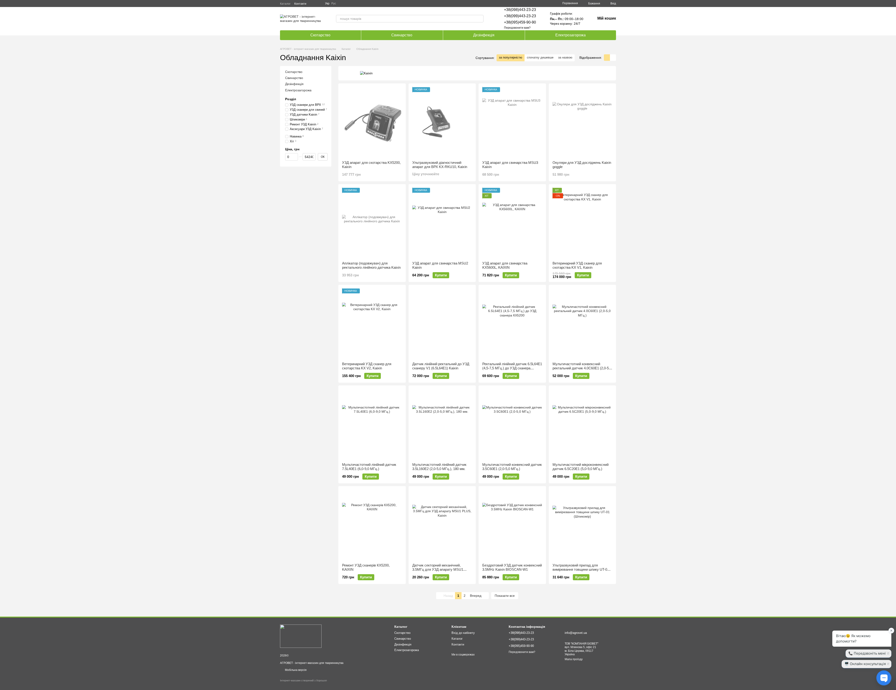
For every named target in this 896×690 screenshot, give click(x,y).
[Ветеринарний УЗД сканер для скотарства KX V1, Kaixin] (582, 223)
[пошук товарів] (479, 18)
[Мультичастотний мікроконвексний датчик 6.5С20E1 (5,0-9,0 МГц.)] (582, 424)
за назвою (565, 57)
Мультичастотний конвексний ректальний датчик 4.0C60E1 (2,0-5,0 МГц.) (582, 368)
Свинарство (401, 35)
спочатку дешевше (540, 57)
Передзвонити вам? (517, 27)
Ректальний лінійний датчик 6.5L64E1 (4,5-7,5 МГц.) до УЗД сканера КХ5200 (512, 368)
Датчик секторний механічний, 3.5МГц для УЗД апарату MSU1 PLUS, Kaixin (437, 569)
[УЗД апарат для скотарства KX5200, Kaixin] (372, 122)
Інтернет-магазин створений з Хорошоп (303, 680)
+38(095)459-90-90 (520, 22)
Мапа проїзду (574, 659)
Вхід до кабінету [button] (463, 633)
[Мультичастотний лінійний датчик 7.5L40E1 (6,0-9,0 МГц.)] (372, 424)
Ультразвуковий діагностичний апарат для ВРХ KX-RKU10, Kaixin (439, 165)
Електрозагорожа (570, 35)
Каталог (285, 3)
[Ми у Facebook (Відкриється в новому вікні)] (313, 3)
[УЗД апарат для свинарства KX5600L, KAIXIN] (512, 223)
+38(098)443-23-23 (520, 10)
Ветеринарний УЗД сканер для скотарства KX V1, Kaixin (577, 265)
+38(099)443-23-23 (520, 16)
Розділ (290, 99)
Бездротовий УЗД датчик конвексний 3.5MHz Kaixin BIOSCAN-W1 (512, 567)
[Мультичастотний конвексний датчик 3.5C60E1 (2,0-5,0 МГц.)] (512, 424)
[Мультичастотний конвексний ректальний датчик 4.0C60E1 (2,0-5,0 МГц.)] (582, 323)
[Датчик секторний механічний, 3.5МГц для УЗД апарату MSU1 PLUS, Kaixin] (442, 525)
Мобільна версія (295, 670)
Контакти (300, 3)
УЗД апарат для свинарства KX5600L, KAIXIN (504, 265)
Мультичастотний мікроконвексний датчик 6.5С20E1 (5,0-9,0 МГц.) (581, 467)
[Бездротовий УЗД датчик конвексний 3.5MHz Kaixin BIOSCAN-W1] (512, 525)
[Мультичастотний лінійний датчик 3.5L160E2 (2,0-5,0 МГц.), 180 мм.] (442, 424)
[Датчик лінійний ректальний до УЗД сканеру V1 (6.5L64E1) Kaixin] (442, 323)
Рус (333, 3)
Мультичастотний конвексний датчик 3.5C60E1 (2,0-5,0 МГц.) (512, 467)
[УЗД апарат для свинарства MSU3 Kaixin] (512, 122)
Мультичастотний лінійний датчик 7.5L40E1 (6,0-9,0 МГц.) (369, 467)
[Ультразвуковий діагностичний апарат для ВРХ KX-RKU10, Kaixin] (442, 122)
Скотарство (320, 35)
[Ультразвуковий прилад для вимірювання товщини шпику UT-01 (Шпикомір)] (582, 525)
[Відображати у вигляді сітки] (607, 57)
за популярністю (510, 57)
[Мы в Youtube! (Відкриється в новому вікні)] (318, 3)
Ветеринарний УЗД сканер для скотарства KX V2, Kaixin (366, 366)
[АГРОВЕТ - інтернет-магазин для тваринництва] (301, 636)
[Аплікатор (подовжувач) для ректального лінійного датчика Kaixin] (372, 223)
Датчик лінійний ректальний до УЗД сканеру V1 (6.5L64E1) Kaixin (440, 366)
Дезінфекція (483, 35)
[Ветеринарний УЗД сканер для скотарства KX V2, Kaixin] (372, 323)
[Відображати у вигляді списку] (613, 57)
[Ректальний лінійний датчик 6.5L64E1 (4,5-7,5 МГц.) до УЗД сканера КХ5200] (512, 323)
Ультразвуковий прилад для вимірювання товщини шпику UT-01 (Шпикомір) (581, 569)
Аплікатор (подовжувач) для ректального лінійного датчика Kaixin (371, 265)
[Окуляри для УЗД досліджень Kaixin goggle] (582, 122)
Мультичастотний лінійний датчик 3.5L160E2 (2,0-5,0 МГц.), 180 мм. (439, 467)
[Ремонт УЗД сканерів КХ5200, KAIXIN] (372, 525)
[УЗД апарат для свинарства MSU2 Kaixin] (442, 223)
